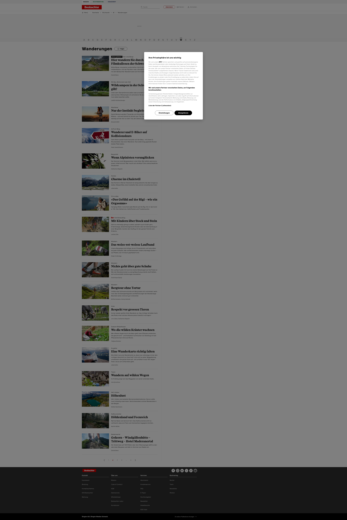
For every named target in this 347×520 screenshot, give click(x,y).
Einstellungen (164, 113)
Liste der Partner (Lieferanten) (159, 105)
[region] (173, 86)
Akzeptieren (183, 113)
